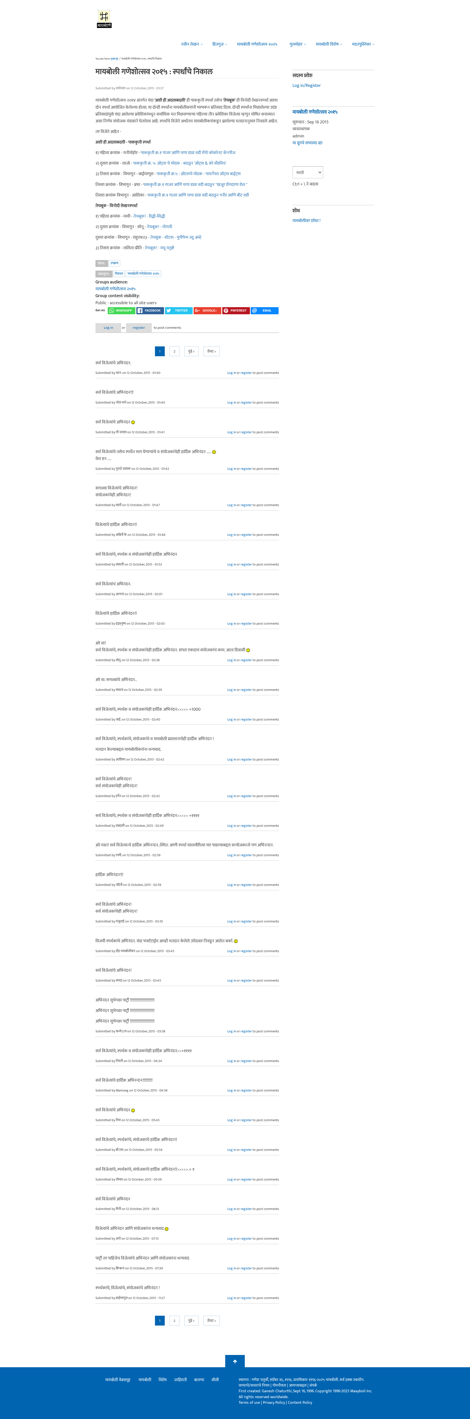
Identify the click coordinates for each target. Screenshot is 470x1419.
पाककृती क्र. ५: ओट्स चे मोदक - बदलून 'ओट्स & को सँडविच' (179, 163)
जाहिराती (180, 1380)
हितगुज (217, 44)
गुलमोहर (296, 44)
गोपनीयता (279, 1385)
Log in (108, 328)
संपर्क (313, 1385)
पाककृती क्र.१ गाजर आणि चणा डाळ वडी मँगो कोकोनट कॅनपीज (188, 153)
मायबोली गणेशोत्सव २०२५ (257, 44)
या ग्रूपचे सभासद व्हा (307, 143)
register (139, 328)
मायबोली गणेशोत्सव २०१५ (115, 289)
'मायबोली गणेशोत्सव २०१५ (143, 273)
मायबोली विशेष (327, 44)
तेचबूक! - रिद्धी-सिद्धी (149, 216)
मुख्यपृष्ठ (114, 59)
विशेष (163, 1380)
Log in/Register (307, 85)
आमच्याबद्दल (298, 1385)
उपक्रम (114, 263)
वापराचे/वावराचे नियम (254, 1385)
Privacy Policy (274, 1402)
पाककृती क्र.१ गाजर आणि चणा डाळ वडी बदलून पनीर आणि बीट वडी (198, 195)
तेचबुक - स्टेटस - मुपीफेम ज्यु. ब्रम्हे (175, 237)
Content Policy (300, 1402)
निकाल (119, 273)
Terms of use (249, 1402)
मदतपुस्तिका (361, 44)
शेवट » (211, 351)
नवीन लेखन (190, 44)
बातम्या (199, 1380)
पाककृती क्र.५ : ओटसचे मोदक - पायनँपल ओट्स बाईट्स (199, 174)
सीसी (215, 1380)
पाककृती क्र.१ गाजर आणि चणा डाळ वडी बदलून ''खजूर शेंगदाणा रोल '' (195, 184)
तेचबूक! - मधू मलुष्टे (159, 248)
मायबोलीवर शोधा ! (306, 220)
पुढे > (191, 351)
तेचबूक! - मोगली (159, 227)
